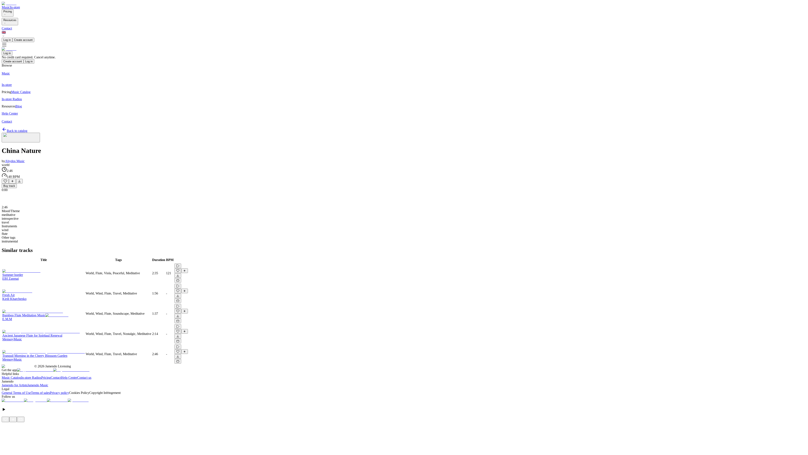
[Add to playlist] (12, 181)
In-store (15, 7)
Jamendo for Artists (14, 385)
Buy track (9, 185)
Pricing (7, 11)
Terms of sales (40, 393)
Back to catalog (17, 130)
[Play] (21, 137)
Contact (7, 28)
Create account (23, 39)
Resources (9, 20)
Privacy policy (59, 393)
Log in (7, 39)
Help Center (69, 377)
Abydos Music (15, 161)
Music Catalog (11, 377)
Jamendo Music (37, 385)
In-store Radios (31, 377)
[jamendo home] (9, 3)
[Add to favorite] (5, 181)
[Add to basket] (177, 280)
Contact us (84, 377)
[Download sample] (19, 181)
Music (6, 7)
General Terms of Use (16, 393)
